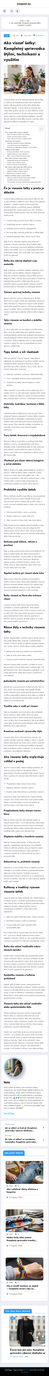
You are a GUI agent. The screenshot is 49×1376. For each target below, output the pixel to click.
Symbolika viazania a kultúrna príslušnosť (18, 180)
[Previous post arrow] (43, 1127)
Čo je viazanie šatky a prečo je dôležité (16, 132)
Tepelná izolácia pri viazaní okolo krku (17, 154)
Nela (17, 35)
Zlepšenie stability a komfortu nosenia (17, 171)
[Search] (11, 11)
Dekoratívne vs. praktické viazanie (16, 173)
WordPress (26, 1370)
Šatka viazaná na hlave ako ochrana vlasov (18, 156)
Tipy (7, 35)
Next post (8, 1135)
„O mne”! (19, 1108)
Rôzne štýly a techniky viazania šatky (15, 158)
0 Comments (39, 35)
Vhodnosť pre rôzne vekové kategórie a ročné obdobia (22, 147)
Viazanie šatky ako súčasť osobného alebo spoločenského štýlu (24, 182)
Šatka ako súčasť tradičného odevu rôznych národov (21, 178)
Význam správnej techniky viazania (17, 137)
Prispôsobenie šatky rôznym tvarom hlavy (18, 169)
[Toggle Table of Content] (40, 129)
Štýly (32, 1318)
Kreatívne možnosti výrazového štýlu (17, 165)
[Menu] (4, 11)
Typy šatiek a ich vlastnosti (13, 141)
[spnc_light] (17, 11)
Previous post (9, 1124)
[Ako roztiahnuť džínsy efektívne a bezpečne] (24, 1172)
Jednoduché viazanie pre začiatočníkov (18, 160)
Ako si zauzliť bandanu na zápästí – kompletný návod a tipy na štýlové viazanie (22, 1287)
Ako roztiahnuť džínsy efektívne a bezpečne (22, 1190)
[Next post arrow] (43, 1140)
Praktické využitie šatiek (12, 150)
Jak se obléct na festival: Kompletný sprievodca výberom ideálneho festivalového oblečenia (21, 1129)
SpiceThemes (24, 1372)
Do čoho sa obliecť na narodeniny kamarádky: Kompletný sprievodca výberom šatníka (20, 1140)
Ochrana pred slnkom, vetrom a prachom (18, 152)
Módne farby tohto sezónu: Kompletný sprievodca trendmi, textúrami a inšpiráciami (21, 1239)
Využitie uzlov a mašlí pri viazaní (16, 163)
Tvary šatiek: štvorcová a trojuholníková (18, 145)
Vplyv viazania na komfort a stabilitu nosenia (19, 139)
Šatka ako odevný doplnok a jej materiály (18, 134)
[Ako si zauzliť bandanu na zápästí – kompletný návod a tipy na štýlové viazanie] (24, 1269)
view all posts (9, 1113)
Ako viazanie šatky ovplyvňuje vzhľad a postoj (18, 167)
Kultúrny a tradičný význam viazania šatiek (17, 176)
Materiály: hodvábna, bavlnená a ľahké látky (19, 143)
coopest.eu (24, 4)
